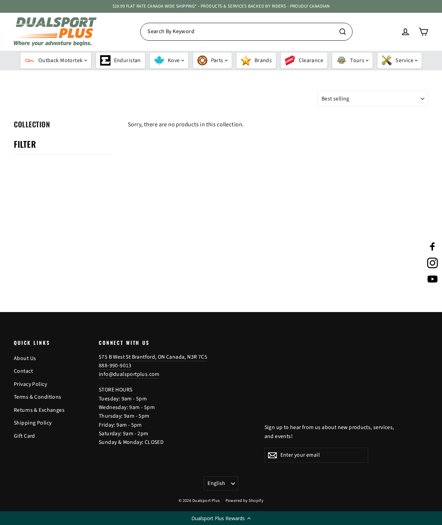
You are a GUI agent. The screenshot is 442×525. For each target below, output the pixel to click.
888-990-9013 (115, 365)
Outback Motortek (60, 60)
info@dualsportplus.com (129, 374)
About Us (25, 358)
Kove (174, 60)
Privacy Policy (30, 384)
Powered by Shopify (244, 501)
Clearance (311, 60)
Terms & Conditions (37, 397)
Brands (263, 60)
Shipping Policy (32, 423)
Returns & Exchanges (39, 410)
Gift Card (24, 436)
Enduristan (127, 60)
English (216, 483)
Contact (23, 371)
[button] (221, 518)
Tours (357, 60)
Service (404, 60)
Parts (217, 60)
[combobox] (246, 32)
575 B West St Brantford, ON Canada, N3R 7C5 (153, 357)
